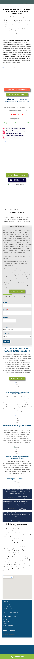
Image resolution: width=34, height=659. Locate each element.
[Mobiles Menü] (31, 2)
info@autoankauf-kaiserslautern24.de (17, 123)
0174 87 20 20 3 (17, 114)
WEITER (6, 341)
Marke (5, 302)
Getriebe (6, 327)
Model (5, 310)
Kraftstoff (6, 334)
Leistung (6, 317)
